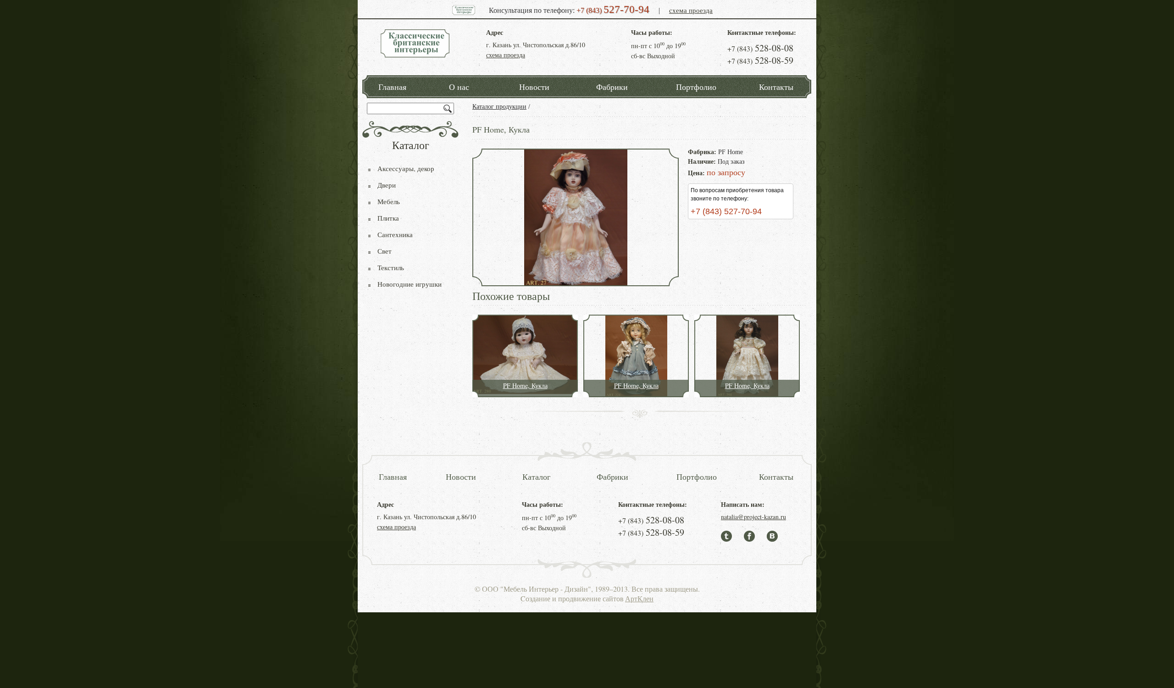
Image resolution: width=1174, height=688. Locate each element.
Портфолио (696, 86)
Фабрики (612, 86)
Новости (534, 86)
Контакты (776, 86)
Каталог (536, 476)
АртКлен (639, 598)
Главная (392, 86)
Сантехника (395, 234)
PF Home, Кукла (525, 385)
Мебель (388, 201)
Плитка (388, 217)
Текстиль (390, 267)
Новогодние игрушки (409, 284)
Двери (386, 184)
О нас (459, 86)
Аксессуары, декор (405, 168)
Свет (384, 250)
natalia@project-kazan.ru (753, 516)
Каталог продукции (499, 106)
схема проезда (691, 10)
